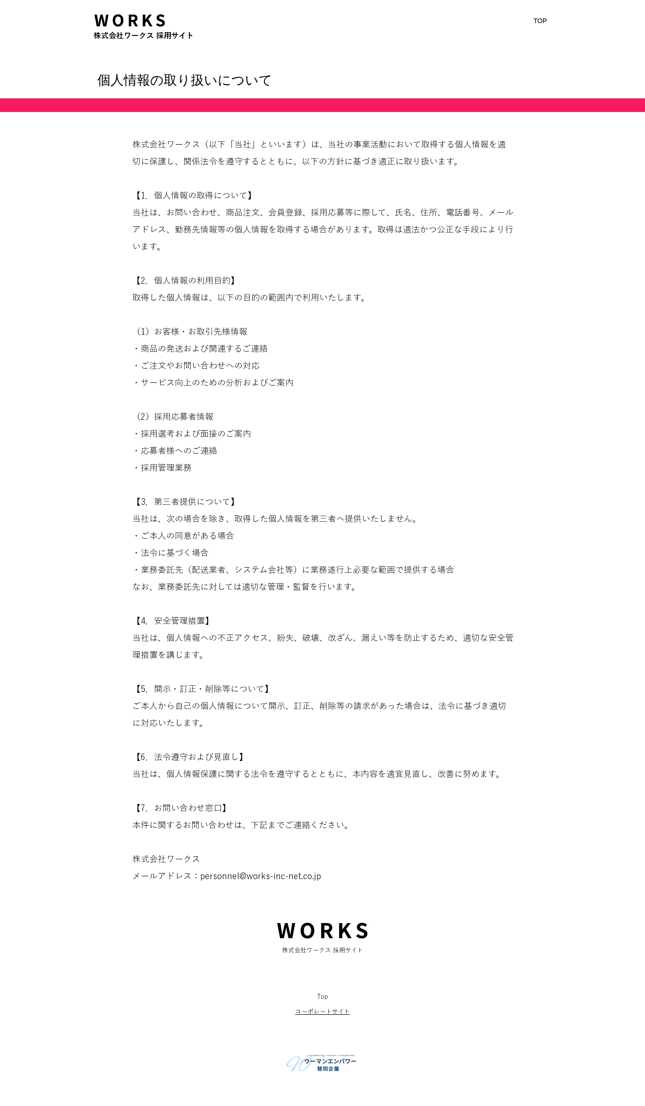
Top (322, 997)
